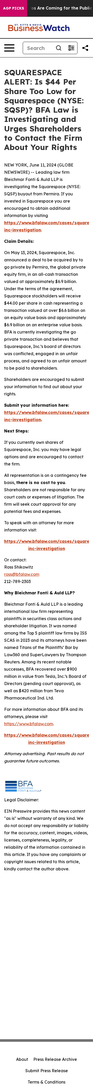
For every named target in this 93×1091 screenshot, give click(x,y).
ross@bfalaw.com (21, 574)
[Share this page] (85, 48)
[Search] (58, 48)
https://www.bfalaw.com (28, 723)
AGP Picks (13, 8)
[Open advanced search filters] (71, 48)
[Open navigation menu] (9, 48)
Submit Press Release (46, 1070)
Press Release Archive (55, 1059)
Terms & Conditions (46, 1082)
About (22, 1059)
